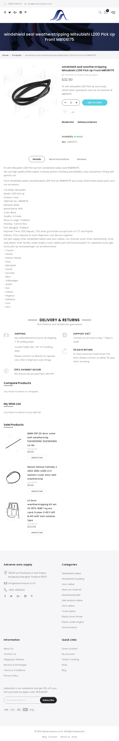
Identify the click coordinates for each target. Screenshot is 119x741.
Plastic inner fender (72, 616)
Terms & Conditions (14, 670)
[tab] (37, 159)
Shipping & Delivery (14, 659)
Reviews (81, 159)
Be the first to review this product (80, 74)
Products (16, 55)
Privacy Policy (11, 675)
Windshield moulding (73, 578)
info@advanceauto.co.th (40, 3)
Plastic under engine (73, 622)
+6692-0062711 (14, 3)
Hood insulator (69, 627)
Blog (64, 670)
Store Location (69, 648)
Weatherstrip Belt (71, 595)
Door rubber (68, 584)
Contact (52, 736)
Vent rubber (68, 605)
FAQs (64, 664)
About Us (8, 648)
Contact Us (10, 654)
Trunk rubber (69, 611)
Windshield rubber (71, 573)
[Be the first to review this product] (42, 449)
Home (5, 55)
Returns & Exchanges (15, 664)
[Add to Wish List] (65, 112)
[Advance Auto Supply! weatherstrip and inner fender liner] (59, 15)
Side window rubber (72, 600)
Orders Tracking (70, 659)
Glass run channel (71, 589)
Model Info (68, 122)
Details (37, 159)
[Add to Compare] (73, 112)
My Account (68, 654)
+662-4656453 (16, 589)
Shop (74, 736)
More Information (59, 159)
